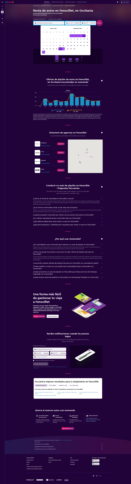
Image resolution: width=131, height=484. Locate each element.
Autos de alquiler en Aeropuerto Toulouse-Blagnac (44, 393)
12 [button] (50, 42)
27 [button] (53, 48)
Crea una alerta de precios (91, 419)
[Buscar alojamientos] (2, 9)
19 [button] (50, 45)
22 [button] (60, 45)
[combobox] (39, 19)
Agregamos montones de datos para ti (44, 446)
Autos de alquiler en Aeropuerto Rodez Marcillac (45, 395)
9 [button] (63, 39)
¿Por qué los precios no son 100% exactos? (45, 449)
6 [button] (53, 39)
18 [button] (46, 45)
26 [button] (50, 48)
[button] (2, 2)
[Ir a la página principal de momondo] (9, 2)
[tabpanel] (68, 58)
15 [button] (60, 42)
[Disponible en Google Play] (95, 460)
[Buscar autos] (2, 12)
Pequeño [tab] (68, 90)
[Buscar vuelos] (2, 6)
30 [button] (63, 48)
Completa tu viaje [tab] (63, 385)
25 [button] (46, 48)
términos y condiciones (55, 366)
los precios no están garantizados (66, 440)
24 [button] (43, 48)
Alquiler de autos (36, 5)
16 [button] (63, 42)
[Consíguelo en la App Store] (95, 464)
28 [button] (56, 48)
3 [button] (43, 39)
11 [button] (46, 42)
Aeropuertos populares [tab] (41, 385)
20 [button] (53, 45)
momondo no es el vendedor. (41, 444)
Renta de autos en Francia (46, 5)
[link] (61, 144)
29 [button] (60, 48)
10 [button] (43, 42)
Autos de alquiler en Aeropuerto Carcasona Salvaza (88, 393)
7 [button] (56, 39)
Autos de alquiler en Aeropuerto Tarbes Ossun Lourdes (67, 393)
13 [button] (53, 42)
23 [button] (63, 45)
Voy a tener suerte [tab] (74, 385)
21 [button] (56, 45)
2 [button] (63, 35)
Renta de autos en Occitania (57, 5)
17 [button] (43, 45)
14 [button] (56, 42)
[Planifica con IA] (2, 14)
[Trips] (2, 18)
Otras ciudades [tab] (52, 385)
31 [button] (43, 52)
